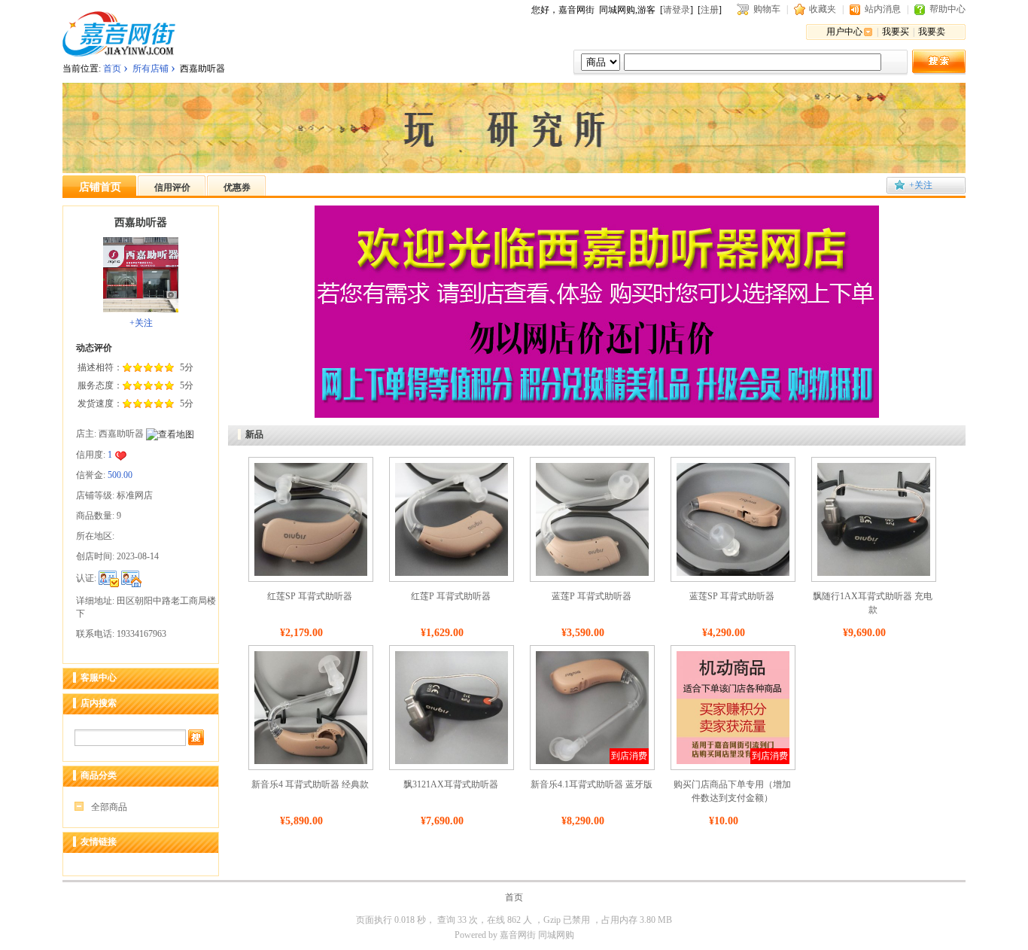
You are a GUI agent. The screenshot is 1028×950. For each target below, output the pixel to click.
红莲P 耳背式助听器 (451, 596)
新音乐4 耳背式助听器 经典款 (310, 784)
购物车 (766, 9)
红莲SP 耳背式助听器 (309, 596)
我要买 (895, 31)
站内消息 (883, 9)
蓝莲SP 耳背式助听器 (731, 596)
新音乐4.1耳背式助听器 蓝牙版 (591, 784)
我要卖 (931, 31)
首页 (112, 68)
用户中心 (844, 31)
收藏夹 (822, 9)
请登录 (676, 10)
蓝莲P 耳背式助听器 (591, 596)
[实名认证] (109, 578)
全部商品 (109, 807)
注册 (710, 10)
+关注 (920, 185)
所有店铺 (150, 68)
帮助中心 (947, 9)
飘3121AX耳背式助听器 (450, 784)
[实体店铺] (131, 578)
